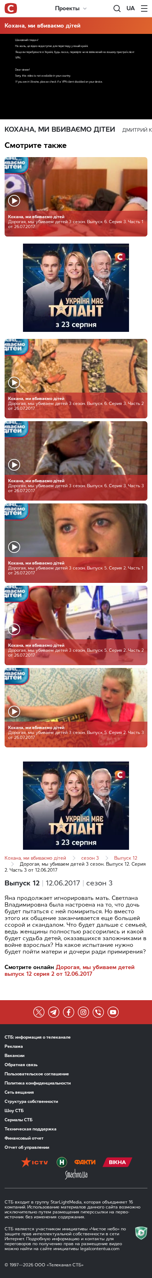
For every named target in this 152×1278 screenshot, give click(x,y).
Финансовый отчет (24, 1138)
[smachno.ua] (76, 1175)
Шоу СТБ (14, 1110)
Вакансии (14, 1055)
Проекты (67, 8)
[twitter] (39, 1012)
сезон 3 (90, 858)
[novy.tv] (62, 1163)
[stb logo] (11, 8)
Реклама (14, 1046)
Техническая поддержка (31, 1129)
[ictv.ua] (34, 1163)
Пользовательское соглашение (37, 1073)
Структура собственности (31, 1101)
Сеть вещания (19, 1092)
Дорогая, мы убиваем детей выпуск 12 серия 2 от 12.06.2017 (70, 970)
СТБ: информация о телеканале (38, 1037)
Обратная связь (21, 1064)
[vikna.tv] (118, 1163)
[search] (117, 8)
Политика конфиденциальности (38, 1083)
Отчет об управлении (27, 1147)
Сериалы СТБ (19, 1119)
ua (131, 8)
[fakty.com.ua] (84, 1163)
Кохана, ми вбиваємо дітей (43, 25)
